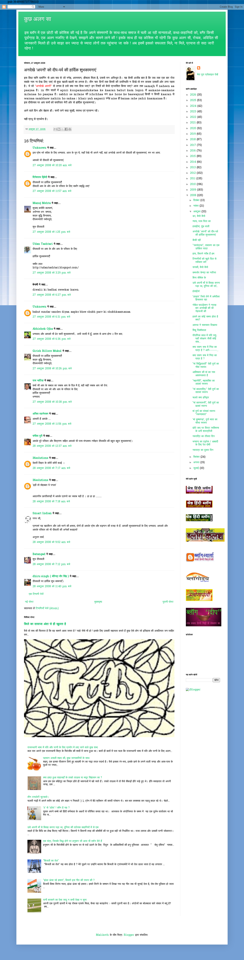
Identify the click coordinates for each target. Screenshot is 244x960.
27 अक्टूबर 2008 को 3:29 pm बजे (52, 273)
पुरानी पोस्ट (168, 602)
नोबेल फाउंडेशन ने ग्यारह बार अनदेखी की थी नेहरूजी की (204, 308)
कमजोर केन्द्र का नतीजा (204, 273)
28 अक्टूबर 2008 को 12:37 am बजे (52, 446)
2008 (193, 195)
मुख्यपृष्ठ (98, 602)
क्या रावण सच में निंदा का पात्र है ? (205, 357)
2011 (193, 179)
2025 (193, 100)
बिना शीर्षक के (199, 278)
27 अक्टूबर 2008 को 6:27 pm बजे (52, 295)
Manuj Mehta (42, 203)
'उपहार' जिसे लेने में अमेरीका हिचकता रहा (206, 298)
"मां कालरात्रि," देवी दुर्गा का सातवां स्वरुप (206, 391)
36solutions (40, 458)
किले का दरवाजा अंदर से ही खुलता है (45, 624)
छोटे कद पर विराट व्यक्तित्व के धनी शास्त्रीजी (206, 429)
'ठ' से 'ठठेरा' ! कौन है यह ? (56, 808)
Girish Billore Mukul (48, 351)
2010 (193, 184)
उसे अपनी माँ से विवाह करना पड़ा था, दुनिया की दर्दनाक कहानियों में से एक (63, 828)
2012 (193, 173)
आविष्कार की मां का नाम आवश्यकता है (204, 374)
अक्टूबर (197, 212)
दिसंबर (196, 200)
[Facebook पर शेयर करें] (66, 129)
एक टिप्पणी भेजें (36, 594)
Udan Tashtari (43, 244)
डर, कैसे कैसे (199, 216)
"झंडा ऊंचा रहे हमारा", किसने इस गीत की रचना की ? (69, 880)
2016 (193, 151)
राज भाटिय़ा (38, 381)
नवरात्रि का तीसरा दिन (204, 436)
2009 (193, 190)
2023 (193, 112)
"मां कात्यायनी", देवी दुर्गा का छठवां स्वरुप (206, 404)
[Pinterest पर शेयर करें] (70, 129)
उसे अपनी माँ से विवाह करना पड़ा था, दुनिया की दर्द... (206, 284)
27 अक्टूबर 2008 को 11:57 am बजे (52, 191)
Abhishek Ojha (43, 329)
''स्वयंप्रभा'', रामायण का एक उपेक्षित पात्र (206, 247)
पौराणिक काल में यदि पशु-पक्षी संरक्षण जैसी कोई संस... (205, 338)
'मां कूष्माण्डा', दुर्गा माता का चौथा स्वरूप (205, 421)
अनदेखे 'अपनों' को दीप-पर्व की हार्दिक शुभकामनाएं (205, 233)
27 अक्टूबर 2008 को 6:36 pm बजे (52, 339)
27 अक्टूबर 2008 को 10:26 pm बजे (52, 369)
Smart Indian (42, 513)
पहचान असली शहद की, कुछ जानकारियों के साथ (66, 758)
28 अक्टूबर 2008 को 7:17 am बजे (51, 468)
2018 (193, 140)
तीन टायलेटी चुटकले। (38, 797)
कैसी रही (197, 240)
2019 (193, 134)
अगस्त (196, 463)
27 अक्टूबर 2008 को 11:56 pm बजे (52, 424)
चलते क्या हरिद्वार (201, 398)
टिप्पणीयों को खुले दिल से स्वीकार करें (204, 260)
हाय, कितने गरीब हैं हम (203, 254)
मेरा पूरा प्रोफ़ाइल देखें (207, 75)
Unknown (39, 148)
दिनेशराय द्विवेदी (40, 177)
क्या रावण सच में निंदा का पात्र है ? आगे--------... (205, 348)
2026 (193, 95)
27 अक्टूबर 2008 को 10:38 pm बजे (52, 402)
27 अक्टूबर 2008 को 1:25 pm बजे (51, 232)
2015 (193, 156)
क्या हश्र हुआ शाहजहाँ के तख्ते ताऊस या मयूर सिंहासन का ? (72, 778)
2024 (193, 106)
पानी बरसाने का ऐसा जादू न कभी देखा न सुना (65, 900)
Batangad (39, 554)
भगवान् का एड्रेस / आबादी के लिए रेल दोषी (205, 443)
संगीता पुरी (38, 436)
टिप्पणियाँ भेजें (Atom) (47, 608)
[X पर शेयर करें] (62, 129)
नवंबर (196, 206)
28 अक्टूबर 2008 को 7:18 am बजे (51, 502)
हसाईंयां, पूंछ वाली (201, 227)
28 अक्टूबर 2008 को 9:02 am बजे (51, 542)
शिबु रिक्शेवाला (199, 330)
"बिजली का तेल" (51, 861)
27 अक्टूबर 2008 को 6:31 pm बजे (51, 317)
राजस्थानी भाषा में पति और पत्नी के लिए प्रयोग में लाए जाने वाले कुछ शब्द (62, 748)
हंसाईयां (196, 291)
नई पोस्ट (29, 602)
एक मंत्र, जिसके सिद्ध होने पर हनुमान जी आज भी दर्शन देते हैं (72, 841)
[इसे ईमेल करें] (55, 129)
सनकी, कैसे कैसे (200, 267)
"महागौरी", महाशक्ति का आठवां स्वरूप (204, 382)
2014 (193, 162)
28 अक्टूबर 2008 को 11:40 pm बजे (52, 587)
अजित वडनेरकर (40, 414)
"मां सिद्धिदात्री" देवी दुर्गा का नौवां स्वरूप (206, 365)
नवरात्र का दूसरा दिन (203, 450)
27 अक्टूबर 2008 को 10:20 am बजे (52, 165)
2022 (193, 117)
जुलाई (196, 468)
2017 (193, 145)
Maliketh (102, 935)
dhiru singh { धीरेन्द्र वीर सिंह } (51, 576)
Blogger (129, 935)
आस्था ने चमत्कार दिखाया (205, 325)
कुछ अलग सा (37, 19)
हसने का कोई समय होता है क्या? (205, 318)
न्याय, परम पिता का (202, 221)
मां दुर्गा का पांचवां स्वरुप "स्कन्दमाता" (204, 412)
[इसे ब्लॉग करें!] (59, 129)
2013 (193, 168)
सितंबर (197, 457)
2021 (193, 123)
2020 (193, 128)
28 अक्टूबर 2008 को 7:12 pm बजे (51, 564)
